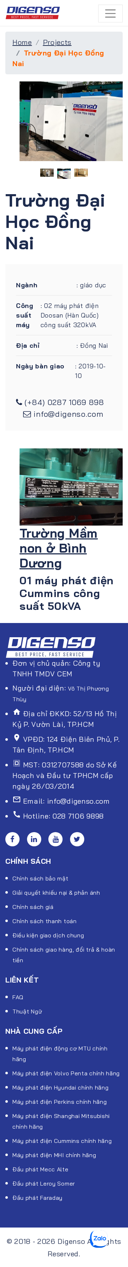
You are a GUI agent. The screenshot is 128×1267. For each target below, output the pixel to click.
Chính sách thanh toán (44, 921)
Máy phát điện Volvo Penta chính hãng (66, 1073)
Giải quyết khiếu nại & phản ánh (56, 892)
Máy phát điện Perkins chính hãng (59, 1101)
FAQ (17, 997)
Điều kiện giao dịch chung (48, 935)
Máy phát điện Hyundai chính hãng (60, 1087)
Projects (57, 42)
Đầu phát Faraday (37, 1197)
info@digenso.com (68, 414)
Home (22, 42)
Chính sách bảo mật (40, 878)
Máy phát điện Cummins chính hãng (62, 1140)
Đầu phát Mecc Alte (40, 1169)
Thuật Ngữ (27, 1011)
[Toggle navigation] (110, 13)
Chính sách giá (33, 906)
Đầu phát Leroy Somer (43, 1183)
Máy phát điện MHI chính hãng (54, 1155)
